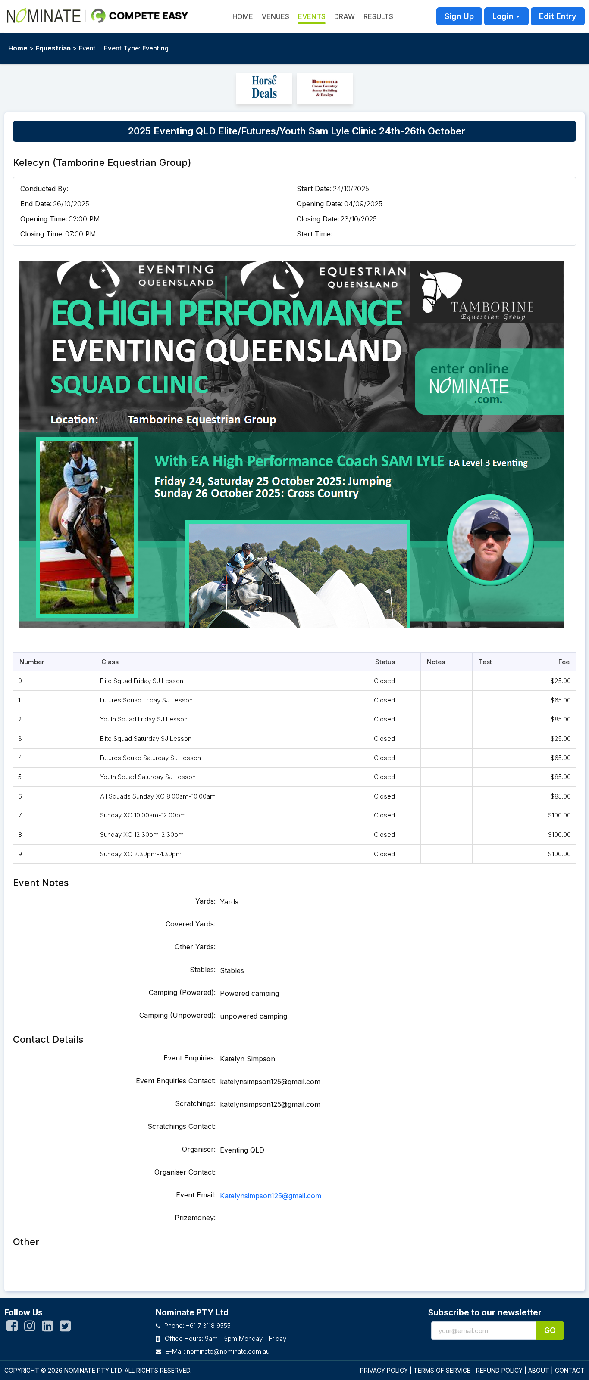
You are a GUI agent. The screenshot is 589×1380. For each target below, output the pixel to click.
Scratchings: (195, 1103)
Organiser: (199, 1149)
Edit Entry (557, 16)
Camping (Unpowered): (177, 1015)
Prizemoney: (195, 1217)
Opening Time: (43, 218)
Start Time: (314, 234)
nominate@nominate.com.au (228, 1351)
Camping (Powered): (182, 992)
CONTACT (570, 1370)
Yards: (205, 901)
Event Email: (196, 1194)
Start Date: (314, 188)
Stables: (203, 969)
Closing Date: (318, 218)
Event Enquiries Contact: (176, 1080)
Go (550, 1330)
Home (18, 48)
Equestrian (53, 48)
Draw (344, 16)
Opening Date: (320, 203)
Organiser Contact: (185, 1172)
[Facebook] (12, 1328)
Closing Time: (42, 234)
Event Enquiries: (189, 1058)
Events (312, 16)
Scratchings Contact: (181, 1126)
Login (503, 16)
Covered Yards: (191, 924)
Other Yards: (195, 946)
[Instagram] (29, 1328)
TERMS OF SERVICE (442, 1370)
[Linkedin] (47, 1328)
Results (378, 16)
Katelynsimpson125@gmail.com (270, 1195)
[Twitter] (65, 1328)
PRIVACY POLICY (384, 1370)
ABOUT (538, 1370)
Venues (275, 16)
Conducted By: (44, 188)
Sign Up (459, 16)
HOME (242, 16)
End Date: (36, 203)
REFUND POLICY (499, 1370)
